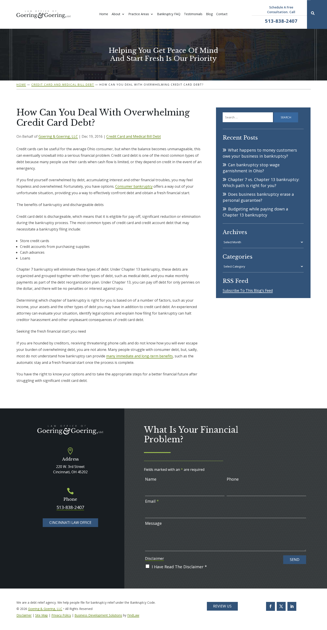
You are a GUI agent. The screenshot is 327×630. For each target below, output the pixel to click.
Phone (233, 479)
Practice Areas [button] (138, 14)
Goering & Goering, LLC (58, 136)
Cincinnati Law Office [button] (70, 522)
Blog (209, 14)
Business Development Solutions (98, 615)
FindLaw (133, 615)
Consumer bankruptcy (134, 186)
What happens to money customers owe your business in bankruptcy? (260, 153)
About (116, 14)
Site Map (41, 615)
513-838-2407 (281, 20)
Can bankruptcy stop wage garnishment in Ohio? (251, 167)
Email (152, 501)
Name (150, 479)
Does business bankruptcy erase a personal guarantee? (258, 197)
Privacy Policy (61, 615)
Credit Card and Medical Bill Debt (133, 136)
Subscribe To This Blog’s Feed (248, 290)
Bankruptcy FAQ (168, 14)
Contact (222, 14)
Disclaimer (154, 558)
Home (103, 14)
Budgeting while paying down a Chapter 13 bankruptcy (255, 212)
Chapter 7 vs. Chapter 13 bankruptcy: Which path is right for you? (261, 182)
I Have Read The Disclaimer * (179, 566)
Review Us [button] (222, 606)
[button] (322, 625)
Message (153, 523)
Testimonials (193, 14)
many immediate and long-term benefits (139, 356)
